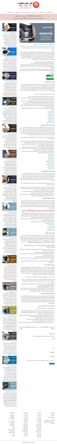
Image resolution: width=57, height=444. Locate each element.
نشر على (44, 44)
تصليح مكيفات (12, 425)
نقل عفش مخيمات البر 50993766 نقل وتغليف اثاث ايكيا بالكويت (10, 315)
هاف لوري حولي (51, 225)
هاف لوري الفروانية (50, 227)
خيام (13, 434)
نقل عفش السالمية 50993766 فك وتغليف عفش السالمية (11, 106)
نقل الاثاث (33, 295)
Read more (10, 46)
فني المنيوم (12, 422)
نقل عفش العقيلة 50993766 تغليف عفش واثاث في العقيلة (10, 291)
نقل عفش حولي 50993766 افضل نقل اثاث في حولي (10, 341)
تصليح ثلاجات (12, 416)
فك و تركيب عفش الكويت (47, 47)
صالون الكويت (25, 419)
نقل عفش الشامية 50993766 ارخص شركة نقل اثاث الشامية (10, 237)
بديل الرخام (26, 435)
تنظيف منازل (26, 415)
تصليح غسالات (12, 415)
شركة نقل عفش (29, 46)
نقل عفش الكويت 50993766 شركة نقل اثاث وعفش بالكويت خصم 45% (49, 422)
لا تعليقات (53, 49)
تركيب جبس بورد (25, 431)
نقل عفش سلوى (51, 154)
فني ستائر (26, 432)
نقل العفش (24, 131)
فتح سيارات (39, 429)
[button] (46, 12)
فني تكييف (26, 421)
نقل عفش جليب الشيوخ (50, 161)
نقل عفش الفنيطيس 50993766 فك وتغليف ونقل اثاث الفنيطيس (10, 264)
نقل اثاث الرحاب (51, 73)
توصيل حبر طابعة (11, 432)
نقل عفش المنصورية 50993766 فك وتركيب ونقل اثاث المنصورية (10, 159)
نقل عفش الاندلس (51, 158)
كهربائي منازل (39, 425)
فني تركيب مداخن (11, 421)
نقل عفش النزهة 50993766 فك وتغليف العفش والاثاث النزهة (10, 185)
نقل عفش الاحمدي (42, 12)
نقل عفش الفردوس (50, 159)
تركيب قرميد (12, 431)
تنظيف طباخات (25, 426)
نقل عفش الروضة (51, 112)
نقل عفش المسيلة (51, 165)
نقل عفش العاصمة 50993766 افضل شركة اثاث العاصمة (10, 32)
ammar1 (50, 44)
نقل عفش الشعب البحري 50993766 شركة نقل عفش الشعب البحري (10, 81)
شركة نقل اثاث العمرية (36, 46)
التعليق (53, 338)
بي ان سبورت (39, 416)
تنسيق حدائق (26, 434)
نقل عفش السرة (51, 113)
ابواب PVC (39, 436)
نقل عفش (34, 44)
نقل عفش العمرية (26, 47)
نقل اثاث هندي (34, 47)
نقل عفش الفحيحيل (50, 116)
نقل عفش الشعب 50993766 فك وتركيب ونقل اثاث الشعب (11, 133)
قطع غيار (12, 435)
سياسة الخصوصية (52, 417)
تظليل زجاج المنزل (11, 429)
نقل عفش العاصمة (50, 12)
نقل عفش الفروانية (26, 12)
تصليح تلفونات (12, 418)
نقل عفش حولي (34, 12)
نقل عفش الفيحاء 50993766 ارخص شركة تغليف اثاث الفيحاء (10, 212)
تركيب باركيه (39, 432)
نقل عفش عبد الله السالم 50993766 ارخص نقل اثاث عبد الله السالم (10, 391)
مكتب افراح (26, 418)
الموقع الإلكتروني (52, 356)
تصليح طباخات (25, 428)
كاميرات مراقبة (38, 426)
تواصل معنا (53, 415)
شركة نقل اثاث (42, 46)
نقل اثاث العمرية (40, 47)
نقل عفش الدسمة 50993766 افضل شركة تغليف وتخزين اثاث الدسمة (10, 57)
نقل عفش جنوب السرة (50, 122)
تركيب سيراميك (38, 431)
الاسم (54, 347)
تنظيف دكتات (25, 425)
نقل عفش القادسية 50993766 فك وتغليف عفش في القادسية (11, 365)
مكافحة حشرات (38, 419)
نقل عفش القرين (18, 12)
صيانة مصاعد (39, 435)
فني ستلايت (39, 415)
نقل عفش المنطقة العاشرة (49, 223)
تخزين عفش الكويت (48, 46)
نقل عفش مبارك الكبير (50, 164)
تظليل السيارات (25, 429)
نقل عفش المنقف (51, 118)
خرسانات (26, 416)
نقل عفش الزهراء (51, 155)
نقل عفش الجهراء (10, 12)
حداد (13, 419)
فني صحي (39, 422)
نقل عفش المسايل (51, 167)
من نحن (53, 418)
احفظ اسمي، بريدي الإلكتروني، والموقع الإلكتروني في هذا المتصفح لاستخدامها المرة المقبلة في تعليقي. (39, 360)
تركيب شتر (39, 434)
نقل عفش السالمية (51, 121)
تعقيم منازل (26, 422)
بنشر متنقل (39, 418)
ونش (13, 426)
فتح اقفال (39, 421)
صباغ (13, 428)
